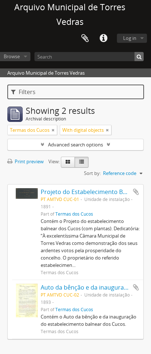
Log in (129, 38)
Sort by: (92, 173)
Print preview (29, 161)
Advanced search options (75, 144)
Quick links (103, 38)
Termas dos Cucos (74, 214)
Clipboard (85, 38)
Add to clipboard (136, 191)
